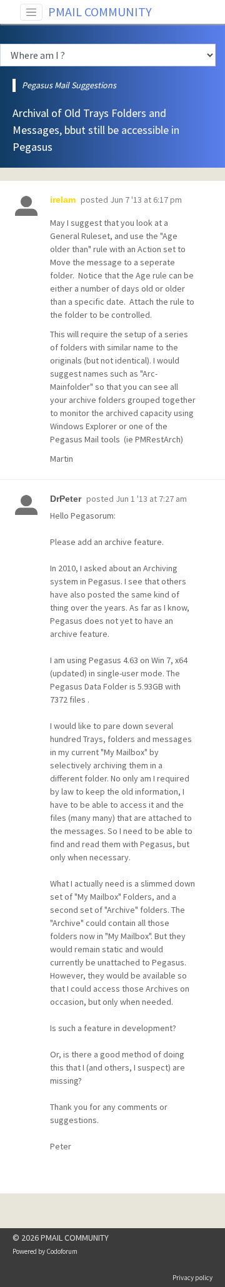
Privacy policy (192, 1277)
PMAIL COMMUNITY (100, 11)
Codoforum (62, 1251)
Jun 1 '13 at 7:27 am (151, 498)
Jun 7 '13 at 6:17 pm (146, 199)
